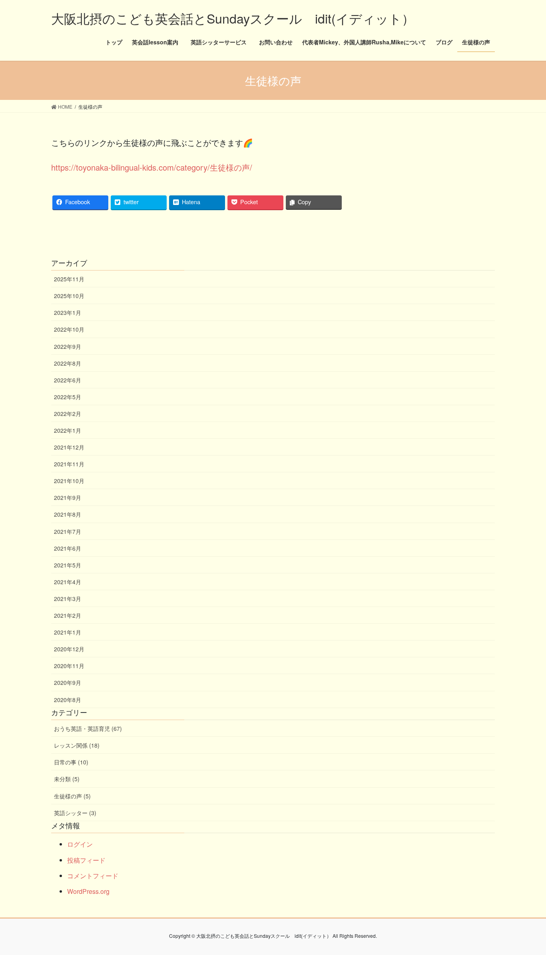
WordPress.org (88, 891)
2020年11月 (69, 666)
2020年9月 (67, 682)
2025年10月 (69, 296)
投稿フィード (86, 860)
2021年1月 (67, 632)
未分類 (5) (67, 779)
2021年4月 (67, 582)
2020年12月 (69, 649)
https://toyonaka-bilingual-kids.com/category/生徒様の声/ (151, 167)
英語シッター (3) (75, 813)
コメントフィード (92, 875)
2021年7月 (67, 531)
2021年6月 (67, 548)
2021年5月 (67, 565)
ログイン (80, 844)
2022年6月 (67, 380)
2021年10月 (69, 481)
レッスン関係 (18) (77, 745)
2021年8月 (67, 514)
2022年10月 (69, 329)
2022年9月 (67, 346)
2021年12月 (69, 447)
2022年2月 (67, 414)
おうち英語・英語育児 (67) (88, 728)
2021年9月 (67, 497)
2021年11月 (69, 464)
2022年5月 (67, 397)
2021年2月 (67, 615)
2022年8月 (67, 363)
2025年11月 (69, 279)
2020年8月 (67, 700)
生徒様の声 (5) (72, 796)
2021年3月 (67, 599)
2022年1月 (67, 430)
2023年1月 (67, 312)
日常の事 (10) (71, 762)
